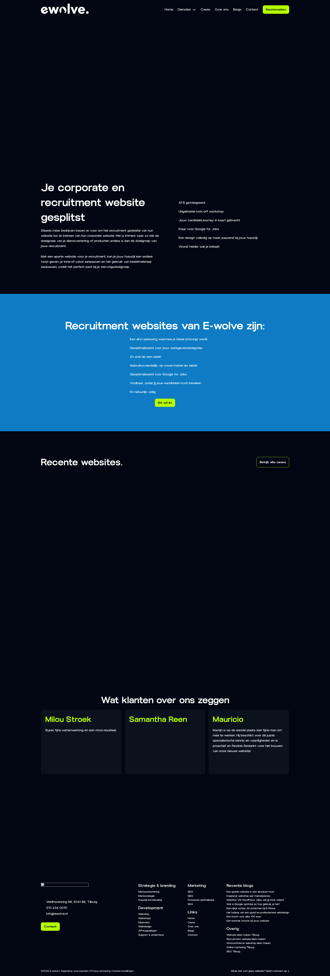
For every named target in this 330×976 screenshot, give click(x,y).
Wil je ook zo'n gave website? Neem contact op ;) (260, 971)
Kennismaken (276, 9)
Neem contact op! (64, 844)
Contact (80, 114)
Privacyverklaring (100, 971)
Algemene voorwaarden (74, 971)
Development (150, 908)
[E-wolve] (65, 13)
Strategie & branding (157, 885)
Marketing (197, 885)
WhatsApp (266, 827)
